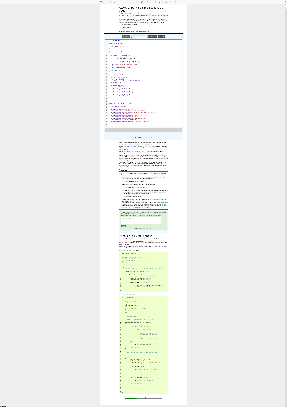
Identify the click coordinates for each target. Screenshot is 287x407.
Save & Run (126, 36)
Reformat (161, 36)
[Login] (101, 1)
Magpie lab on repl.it (139, 151)
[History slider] (132, 36)
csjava (106, 2)
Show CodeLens (152, 36)
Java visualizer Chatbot (132, 146)
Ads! (153, 2)
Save (123, 226)
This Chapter (113, 2)
